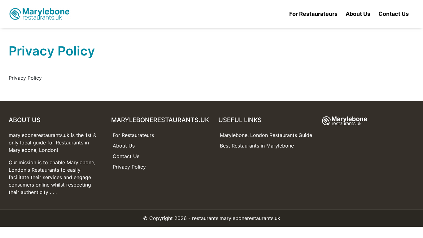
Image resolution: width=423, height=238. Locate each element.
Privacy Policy (129, 167)
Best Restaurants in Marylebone (257, 146)
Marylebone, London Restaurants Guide (266, 135)
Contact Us (393, 14)
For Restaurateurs (313, 14)
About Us (358, 14)
